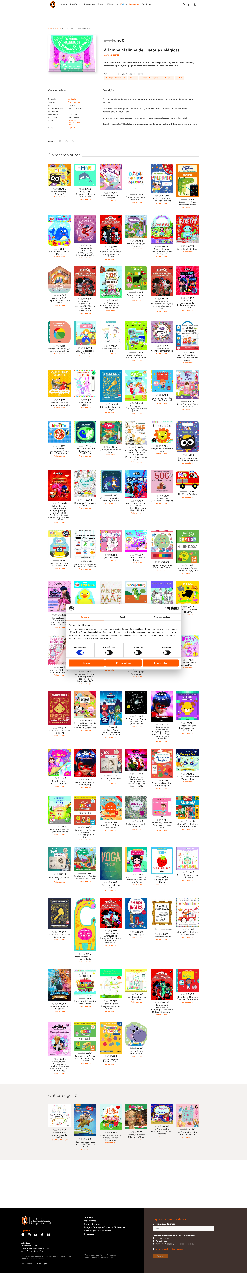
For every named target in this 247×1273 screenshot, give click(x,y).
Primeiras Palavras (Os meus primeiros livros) (59, 350)
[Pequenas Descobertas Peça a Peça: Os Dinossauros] (136, 582)
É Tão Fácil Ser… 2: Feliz (110, 350)
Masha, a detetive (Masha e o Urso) (136, 1136)
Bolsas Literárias (92, 1224)
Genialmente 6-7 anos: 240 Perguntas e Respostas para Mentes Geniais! (85, 677)
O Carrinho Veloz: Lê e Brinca (136, 558)
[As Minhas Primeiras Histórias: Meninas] (187, 636)
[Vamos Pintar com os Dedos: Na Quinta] (162, 531)
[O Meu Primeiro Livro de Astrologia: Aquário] (111, 472)
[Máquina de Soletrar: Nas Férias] (111, 798)
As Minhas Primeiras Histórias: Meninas (187, 664)
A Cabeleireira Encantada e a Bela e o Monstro (162, 1131)
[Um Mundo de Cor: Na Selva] (111, 422)
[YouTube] (35, 1234)
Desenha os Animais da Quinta (136, 296)
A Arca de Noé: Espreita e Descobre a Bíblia (59, 300)
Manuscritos (90, 1221)
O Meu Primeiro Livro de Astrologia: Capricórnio (85, 451)
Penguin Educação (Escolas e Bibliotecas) (105, 1227)
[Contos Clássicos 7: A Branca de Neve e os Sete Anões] (136, 849)
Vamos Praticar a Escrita (85, 403)
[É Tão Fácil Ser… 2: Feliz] (111, 322)
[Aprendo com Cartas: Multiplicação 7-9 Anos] (187, 531)
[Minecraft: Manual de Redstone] (59, 693)
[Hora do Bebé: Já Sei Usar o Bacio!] (85, 899)
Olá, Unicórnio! (111, 558)
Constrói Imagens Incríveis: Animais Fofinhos (187, 728)
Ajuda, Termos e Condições (32, 1251)
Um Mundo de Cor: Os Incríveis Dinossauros (85, 877)
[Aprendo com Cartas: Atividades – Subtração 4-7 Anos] (85, 1023)
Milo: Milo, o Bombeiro (187, 494)
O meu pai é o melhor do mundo (136, 198)
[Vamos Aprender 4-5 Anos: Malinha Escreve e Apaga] (187, 322)
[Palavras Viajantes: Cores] (162, 849)
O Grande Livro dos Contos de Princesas (187, 1133)
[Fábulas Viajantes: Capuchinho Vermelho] (59, 371)
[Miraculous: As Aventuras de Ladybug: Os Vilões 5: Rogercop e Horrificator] (111, 899)
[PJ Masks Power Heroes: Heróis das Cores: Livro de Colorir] (111, 693)
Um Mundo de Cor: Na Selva (110, 451)
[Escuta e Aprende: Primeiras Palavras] (162, 165)
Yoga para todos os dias (111, 886)
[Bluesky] (48, 1234)
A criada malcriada (162, 936)
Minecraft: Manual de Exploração (59, 935)
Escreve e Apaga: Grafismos (136, 673)
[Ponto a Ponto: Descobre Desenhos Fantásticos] (111, 970)
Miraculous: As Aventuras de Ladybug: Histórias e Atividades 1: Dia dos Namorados (59, 1066)
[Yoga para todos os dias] (111, 849)
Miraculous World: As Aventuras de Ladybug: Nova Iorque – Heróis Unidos (136, 507)
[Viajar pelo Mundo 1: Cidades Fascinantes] (136, 322)
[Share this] (66, 141)
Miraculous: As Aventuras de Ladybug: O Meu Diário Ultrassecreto (59, 621)
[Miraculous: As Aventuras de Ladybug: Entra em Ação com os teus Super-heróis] (136, 750)
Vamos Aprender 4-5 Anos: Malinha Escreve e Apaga (188, 357)
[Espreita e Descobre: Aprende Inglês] (162, 750)
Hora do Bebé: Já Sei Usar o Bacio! (85, 958)
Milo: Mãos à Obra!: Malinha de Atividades (187, 459)
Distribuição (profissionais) (97, 1231)
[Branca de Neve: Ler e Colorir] (85, 472)
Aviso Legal (25, 1243)
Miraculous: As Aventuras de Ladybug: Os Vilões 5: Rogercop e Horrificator (110, 938)
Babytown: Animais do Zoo (162, 450)
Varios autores (111, 54)
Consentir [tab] (84, 617)
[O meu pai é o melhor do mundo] (136, 165)
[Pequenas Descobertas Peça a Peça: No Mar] (85, 165)
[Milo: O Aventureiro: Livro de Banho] (59, 531)
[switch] (109, 652)
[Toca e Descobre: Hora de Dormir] (136, 970)
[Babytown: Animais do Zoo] (162, 422)
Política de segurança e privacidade (35, 1248)
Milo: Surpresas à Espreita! (59, 193)
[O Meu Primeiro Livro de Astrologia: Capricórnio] (85, 422)
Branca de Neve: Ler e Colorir (85, 504)
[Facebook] (22, 1234)
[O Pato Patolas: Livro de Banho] (85, 582)
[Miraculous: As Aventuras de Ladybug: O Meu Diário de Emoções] (85, 216)
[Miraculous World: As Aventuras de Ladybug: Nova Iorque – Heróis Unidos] (136, 472)
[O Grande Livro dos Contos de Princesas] (187, 1106)
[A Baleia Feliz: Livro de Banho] (59, 216)
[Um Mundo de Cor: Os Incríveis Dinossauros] (85, 849)
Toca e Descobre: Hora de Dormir (136, 998)
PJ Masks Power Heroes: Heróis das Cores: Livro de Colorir (110, 732)
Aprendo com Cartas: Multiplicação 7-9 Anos (188, 569)
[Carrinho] (189, 4)
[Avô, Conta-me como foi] (59, 849)
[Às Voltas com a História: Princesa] (59, 750)
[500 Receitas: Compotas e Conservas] (162, 472)
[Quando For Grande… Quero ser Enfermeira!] (187, 970)
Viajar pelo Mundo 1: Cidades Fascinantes (136, 356)
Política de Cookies (29, 1246)
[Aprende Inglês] (136, 899)
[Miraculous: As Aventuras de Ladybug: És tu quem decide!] (187, 268)
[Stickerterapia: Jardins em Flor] (136, 798)
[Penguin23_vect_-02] (91, 1247)
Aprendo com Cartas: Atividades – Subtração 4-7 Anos (85, 1058)
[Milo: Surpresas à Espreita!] (59, 165)
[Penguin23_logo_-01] (52, 4)
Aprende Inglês (136, 935)
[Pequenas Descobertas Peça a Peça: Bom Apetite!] (59, 422)
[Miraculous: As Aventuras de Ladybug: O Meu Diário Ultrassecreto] (59, 582)
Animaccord (136, 1140)
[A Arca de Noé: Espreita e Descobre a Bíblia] (59, 268)
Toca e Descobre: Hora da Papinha (188, 876)
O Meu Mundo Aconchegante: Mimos (162, 350)
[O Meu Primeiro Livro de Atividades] (187, 899)
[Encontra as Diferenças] (162, 582)
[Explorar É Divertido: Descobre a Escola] (59, 798)
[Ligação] (195, 4)
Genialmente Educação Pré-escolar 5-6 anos (136, 408)
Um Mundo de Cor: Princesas (136, 245)
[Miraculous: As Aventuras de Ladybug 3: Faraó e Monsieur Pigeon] (162, 268)
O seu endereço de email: (164, 1224)
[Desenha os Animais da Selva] (187, 582)
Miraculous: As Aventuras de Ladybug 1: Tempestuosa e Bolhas (111, 253)
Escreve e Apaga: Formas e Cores (110, 1060)
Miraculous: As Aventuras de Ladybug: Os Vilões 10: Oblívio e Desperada (162, 1008)
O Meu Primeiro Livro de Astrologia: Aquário (110, 499)
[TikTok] (42, 1234)
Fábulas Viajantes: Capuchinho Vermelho (59, 404)
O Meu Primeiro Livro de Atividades (187, 933)
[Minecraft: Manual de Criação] (111, 371)
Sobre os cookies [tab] (162, 617)
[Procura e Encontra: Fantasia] (111, 165)
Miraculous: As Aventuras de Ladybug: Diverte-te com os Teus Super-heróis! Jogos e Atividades (162, 733)
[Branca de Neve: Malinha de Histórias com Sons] (162, 216)
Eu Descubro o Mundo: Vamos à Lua (188, 778)
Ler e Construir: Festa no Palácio (187, 405)
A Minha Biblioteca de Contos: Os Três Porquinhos (110, 1137)
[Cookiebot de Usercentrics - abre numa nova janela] (167, 608)
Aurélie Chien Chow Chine (59, 1140)
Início (50, 29)
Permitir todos (160, 663)
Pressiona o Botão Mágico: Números (187, 203)
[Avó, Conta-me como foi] (111, 750)
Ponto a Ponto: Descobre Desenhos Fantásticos (110, 1006)
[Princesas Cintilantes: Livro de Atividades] (59, 636)
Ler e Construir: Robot (187, 249)
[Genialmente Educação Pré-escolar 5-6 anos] (136, 371)
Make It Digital (41, 1264)
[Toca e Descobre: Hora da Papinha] (187, 849)
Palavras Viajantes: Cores (162, 881)
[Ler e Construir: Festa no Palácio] (187, 371)
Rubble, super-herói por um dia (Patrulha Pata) (85, 1144)
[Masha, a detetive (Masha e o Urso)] (136, 1106)
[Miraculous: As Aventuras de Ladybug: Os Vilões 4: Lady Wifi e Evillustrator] (85, 268)
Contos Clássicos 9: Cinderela (85, 352)
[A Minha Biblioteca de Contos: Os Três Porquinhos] (111, 1106)
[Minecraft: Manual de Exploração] (59, 899)
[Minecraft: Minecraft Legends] (59, 970)
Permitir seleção (123, 663)
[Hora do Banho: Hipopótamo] (136, 1023)
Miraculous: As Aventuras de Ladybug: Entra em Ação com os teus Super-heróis (136, 781)
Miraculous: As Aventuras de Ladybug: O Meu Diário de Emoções (85, 251)
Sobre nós (89, 1217)
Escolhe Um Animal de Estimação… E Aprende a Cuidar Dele (85, 725)
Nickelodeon (85, 1149)
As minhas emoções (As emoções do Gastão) (59, 1134)
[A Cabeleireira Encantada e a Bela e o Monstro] (162, 1106)
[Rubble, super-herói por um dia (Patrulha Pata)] (85, 1106)
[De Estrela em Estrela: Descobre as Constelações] (136, 693)
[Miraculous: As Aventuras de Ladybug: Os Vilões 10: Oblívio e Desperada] (162, 970)
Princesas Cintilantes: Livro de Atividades (59, 671)
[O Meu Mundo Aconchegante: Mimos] (162, 322)
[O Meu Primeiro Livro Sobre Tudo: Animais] (187, 798)
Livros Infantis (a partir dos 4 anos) (77, 123)
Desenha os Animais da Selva (187, 610)
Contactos (89, 1234)
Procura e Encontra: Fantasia (110, 196)
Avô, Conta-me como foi (59, 878)
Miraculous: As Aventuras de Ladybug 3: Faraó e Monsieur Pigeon (162, 305)
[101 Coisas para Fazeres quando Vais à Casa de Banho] (111, 268)
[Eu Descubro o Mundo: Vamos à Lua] (187, 750)
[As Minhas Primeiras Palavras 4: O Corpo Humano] (162, 798)
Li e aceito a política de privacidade (169, 1249)
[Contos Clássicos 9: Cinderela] (85, 322)
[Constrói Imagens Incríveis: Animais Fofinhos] (187, 693)
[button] (184, 4)
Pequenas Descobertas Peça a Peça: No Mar (85, 194)
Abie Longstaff (162, 1137)
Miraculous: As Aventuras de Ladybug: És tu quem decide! (187, 304)
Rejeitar (86, 663)
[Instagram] (29, 1234)
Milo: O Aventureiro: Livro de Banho (59, 564)
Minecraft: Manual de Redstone (59, 731)
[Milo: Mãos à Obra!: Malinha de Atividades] (187, 422)
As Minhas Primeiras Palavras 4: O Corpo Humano (162, 825)
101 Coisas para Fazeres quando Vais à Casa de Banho (111, 305)
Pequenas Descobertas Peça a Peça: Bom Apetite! (59, 451)
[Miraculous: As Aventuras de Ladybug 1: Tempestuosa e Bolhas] (111, 216)
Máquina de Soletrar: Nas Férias (111, 826)
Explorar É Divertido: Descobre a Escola (59, 830)
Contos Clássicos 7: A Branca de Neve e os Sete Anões (136, 879)
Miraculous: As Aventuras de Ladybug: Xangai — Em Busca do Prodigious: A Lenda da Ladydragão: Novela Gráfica (59, 513)
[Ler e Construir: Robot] (187, 216)
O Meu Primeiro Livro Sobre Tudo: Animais (187, 825)
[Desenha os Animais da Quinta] (136, 268)
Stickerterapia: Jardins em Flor (136, 825)
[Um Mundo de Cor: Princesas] (136, 216)
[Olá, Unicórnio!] (111, 531)
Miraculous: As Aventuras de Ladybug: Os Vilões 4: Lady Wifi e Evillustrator (85, 306)
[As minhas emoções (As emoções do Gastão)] (59, 1106)
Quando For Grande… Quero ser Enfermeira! (187, 998)
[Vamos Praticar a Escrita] (85, 371)
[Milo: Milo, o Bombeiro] (187, 472)
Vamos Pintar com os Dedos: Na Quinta (162, 566)
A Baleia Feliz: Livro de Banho (59, 252)
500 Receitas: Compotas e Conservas (162, 499)
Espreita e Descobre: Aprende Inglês (162, 784)
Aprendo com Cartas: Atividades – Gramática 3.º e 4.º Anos (85, 833)
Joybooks (57, 29)
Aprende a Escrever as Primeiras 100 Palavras (85, 565)
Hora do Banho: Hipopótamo (136, 1052)
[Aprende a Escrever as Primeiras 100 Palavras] (85, 531)
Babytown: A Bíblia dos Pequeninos (85, 1002)
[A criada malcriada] (162, 899)
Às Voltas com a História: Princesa (59, 782)
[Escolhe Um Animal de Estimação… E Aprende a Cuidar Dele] (85, 693)
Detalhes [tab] (123, 617)
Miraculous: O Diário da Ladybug (85, 783)
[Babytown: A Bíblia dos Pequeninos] (85, 970)
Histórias (72, 121)
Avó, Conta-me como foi (111, 779)
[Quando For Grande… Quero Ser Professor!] (162, 371)
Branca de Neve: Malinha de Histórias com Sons (162, 251)
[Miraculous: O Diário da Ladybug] (85, 750)
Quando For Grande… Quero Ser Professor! (162, 399)
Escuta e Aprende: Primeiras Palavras (162, 199)
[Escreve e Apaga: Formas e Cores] (111, 1023)
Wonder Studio (111, 1143)
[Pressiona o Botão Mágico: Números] (187, 165)
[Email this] (60, 141)
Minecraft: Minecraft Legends (59, 1007)
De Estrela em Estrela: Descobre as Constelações (136, 721)
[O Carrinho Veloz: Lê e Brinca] (136, 531)
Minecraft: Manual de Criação (110, 408)
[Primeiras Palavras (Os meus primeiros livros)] (59, 322)
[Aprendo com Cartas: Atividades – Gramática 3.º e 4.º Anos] (85, 798)
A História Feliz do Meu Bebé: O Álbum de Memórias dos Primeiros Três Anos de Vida (136, 455)
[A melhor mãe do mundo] (111, 582)
